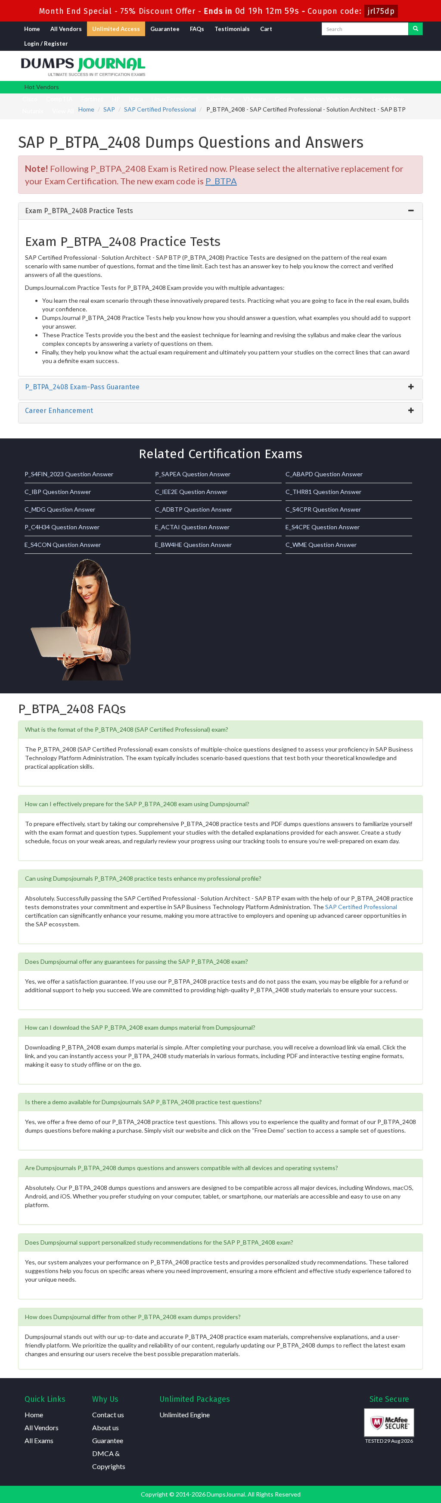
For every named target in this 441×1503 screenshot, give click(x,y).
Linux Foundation (175, 98)
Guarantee (165, 28)
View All (63, 111)
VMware (254, 98)
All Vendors (66, 28)
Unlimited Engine (184, 1414)
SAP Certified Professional (160, 109)
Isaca (136, 98)
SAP (109, 109)
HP (116, 98)
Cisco (29, 98)
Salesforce (220, 98)
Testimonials (232, 28)
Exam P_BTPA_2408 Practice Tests (79, 211)
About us (105, 1427)
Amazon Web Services (333, 98)
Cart (266, 28)
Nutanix (32, 111)
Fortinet (92, 98)
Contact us (108, 1414)
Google (285, 98)
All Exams (39, 1440)
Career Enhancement (59, 411)
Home (32, 28)
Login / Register (46, 43)
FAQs (197, 28)
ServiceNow (388, 98)
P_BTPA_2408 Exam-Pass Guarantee (82, 387)
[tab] (220, 211)
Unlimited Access (116, 28)
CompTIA (59, 98)
